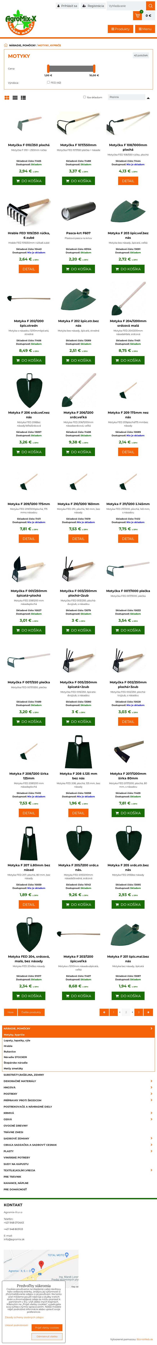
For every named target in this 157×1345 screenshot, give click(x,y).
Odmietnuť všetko (47, 1336)
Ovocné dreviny (16, 1125)
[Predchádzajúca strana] (104, 1012)
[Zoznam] (15, 99)
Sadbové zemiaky (16, 1138)
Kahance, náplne (16, 1183)
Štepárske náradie (16, 1062)
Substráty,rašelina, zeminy (24, 1074)
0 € (148, 15)
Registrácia (95, 6)
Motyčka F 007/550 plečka (29, 682)
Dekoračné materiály (20, 1081)
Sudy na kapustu (16, 1164)
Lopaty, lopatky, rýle (17, 1040)
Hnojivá (10, 1087)
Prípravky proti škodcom (22, 1100)
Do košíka (31, 181)
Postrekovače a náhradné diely (28, 1106)
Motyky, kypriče (14, 1034)
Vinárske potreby (17, 1157)
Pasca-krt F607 (78, 233)
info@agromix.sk (14, 1239)
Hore (11, 1012)
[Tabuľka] (23, 99)
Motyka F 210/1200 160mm (78, 504)
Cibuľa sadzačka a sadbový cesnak (30, 1144)
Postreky (10, 1093)
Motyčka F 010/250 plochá (29, 145)
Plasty (9, 1151)
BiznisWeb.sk (145, 1339)
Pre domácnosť (15, 1189)
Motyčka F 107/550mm (78, 145)
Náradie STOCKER (15, 1057)
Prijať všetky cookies (47, 1327)
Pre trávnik (12, 1176)
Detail (128, 181)
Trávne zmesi (13, 1132)
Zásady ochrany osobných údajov (24, 1317)
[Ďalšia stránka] (148, 1012)
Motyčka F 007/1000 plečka (128, 591)
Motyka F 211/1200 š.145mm (128, 504)
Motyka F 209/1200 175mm (29, 504)
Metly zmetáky (13, 1068)
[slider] (48, 68)
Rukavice (10, 1051)
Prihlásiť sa (69, 6)
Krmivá (9, 1113)
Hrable (8, 1046)
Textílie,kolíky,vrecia (19, 1170)
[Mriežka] (7, 99)
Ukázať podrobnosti (16, 1325)
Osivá (8, 1119)
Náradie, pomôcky (17, 1028)
